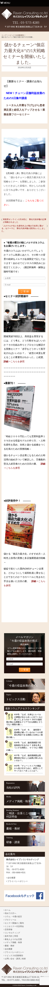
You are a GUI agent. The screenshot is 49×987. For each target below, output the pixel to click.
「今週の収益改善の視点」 (22, 685)
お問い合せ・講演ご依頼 (15, 959)
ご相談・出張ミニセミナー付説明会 (22, 815)
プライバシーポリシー (17, 881)
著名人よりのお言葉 (13, 939)
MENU (7, 3)
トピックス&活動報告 (14, 955)
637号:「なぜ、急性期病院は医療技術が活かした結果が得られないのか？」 (28, 757)
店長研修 (8, 929)
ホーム (7, 910)
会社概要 (11, 878)
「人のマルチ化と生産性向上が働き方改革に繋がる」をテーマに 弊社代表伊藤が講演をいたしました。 (23, 228)
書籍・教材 (13, 828)
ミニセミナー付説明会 (14, 926)
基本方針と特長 (11, 936)
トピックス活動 (15, 699)
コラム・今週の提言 (13, 916)
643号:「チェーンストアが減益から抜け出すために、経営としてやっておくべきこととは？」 (28, 768)
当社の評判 (13, 787)
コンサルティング (12, 933)
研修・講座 (13, 842)
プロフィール (10, 920)
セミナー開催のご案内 (14, 923)
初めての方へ (10, 913)
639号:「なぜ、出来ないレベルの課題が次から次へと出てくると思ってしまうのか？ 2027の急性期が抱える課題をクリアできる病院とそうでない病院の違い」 (24, 719)
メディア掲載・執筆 (18, 801)
